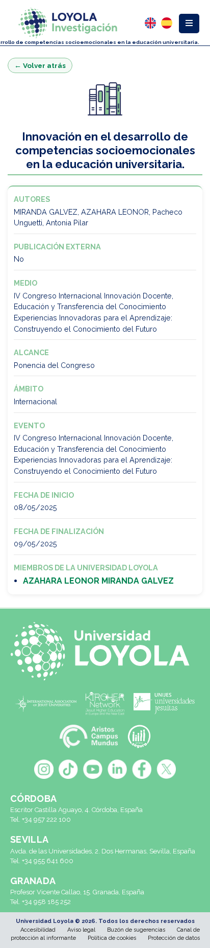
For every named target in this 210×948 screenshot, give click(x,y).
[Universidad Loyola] (105, 651)
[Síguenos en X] (166, 769)
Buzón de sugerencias (136, 930)
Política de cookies (112, 938)
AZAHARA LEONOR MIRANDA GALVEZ (98, 581)
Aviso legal (81, 930)
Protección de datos (174, 938)
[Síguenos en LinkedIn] (117, 769)
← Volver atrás (40, 65)
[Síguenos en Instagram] (44, 769)
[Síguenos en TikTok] (68, 769)
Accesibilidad (38, 930)
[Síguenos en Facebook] (141, 769)
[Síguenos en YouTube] (92, 769)
